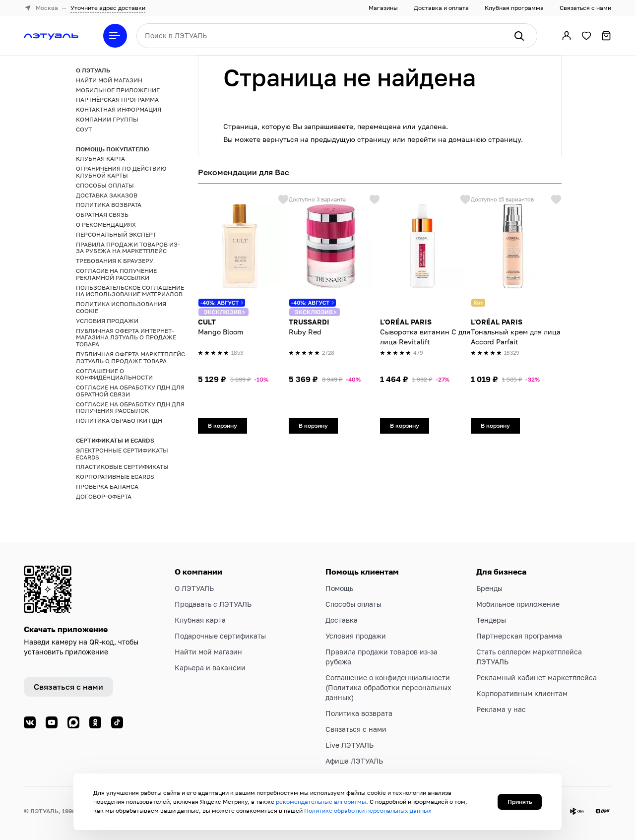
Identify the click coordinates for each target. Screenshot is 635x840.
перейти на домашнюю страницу (464, 139)
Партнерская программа (519, 636)
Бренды (489, 588)
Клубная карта (200, 620)
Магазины (383, 7)
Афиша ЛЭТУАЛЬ (354, 761)
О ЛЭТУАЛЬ (194, 588)
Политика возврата (358, 713)
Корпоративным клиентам (522, 693)
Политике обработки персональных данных (368, 810)
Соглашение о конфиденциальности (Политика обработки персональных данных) (388, 687)
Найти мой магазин (208, 651)
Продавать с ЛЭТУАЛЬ (213, 604)
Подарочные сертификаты (220, 636)
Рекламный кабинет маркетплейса (536, 677)
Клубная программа (514, 7)
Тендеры (491, 620)
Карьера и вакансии (210, 667)
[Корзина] (606, 36)
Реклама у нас (501, 709)
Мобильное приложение (518, 604)
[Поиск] (519, 36)
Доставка (341, 620)
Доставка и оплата (441, 7)
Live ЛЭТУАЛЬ (349, 745)
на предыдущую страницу (345, 139)
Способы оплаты (353, 604)
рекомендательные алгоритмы (321, 801)
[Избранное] (586, 36)
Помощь (339, 588)
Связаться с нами (585, 7)
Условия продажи (355, 636)
